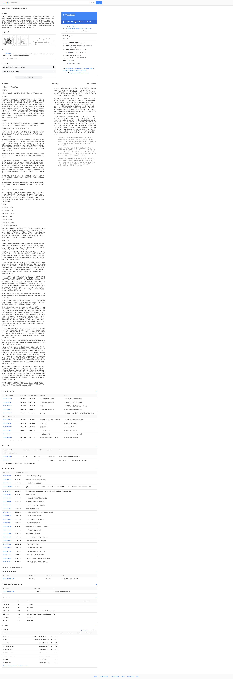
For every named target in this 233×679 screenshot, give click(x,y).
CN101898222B (7, 508)
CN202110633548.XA (8, 578)
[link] (29, 55)
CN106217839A (7, 406)
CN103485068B (7, 501)
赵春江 (81, 28)
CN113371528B (7, 498)
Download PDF (69, 21)
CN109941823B (7, 537)
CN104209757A (7, 398)
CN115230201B (7, 456)
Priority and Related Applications (77, 70)
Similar (89, 21)
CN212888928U (7, 540)
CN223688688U (7, 562)
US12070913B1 (7, 491)
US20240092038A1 (8, 486)
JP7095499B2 (6, 434)
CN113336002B (7, 476)
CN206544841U (7, 409)
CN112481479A (7, 526)
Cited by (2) (79, 68)
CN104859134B (7, 430)
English (74, 26)
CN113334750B (7, 505)
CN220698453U (7, 558)
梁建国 (69, 28)
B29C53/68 (8, 53)
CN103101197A (7, 533)
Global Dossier (80, 73)
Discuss (87, 73)
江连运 (85, 28)
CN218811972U (7, 551)
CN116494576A (7, 512)
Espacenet (73, 73)
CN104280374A (7, 402)
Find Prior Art (79, 21)
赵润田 (90, 28)
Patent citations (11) (70, 68)
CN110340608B (7, 544)
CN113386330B (7, 483)
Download (85, 630)
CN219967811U (7, 530)
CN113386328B (7, 522)
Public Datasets (115, 676)
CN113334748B (7, 494)
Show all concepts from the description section (15, 666)
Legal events (86, 68)
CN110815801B (7, 437)
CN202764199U (7, 419)
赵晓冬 (73, 28)
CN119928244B (7, 460)
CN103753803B (7, 427)
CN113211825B (7, 479)
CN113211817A (7, 515)
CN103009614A (7, 423)
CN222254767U (7, 554)
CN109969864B (7, 519)
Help (137, 676)
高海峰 (77, 28)
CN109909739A (7, 413)
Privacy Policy (130, 676)
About (95, 676)
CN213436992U (7, 547)
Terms (123, 676)
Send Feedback (104, 676)
